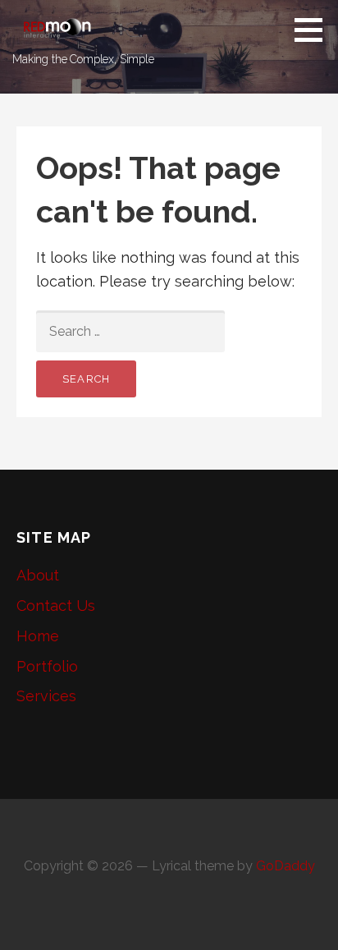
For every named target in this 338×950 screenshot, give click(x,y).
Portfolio (47, 666)
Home (37, 636)
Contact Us (55, 605)
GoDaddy (285, 866)
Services (46, 695)
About (37, 575)
